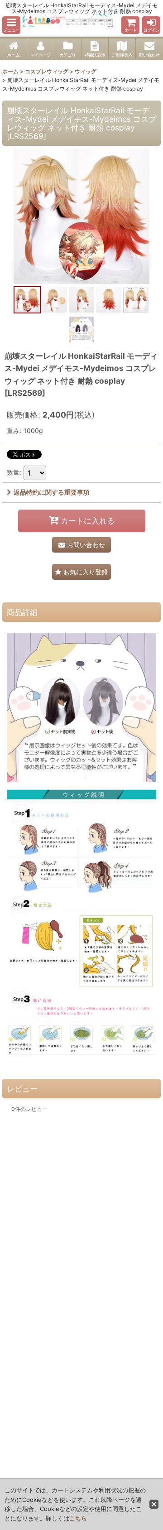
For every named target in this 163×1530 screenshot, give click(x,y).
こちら (78, 1518)
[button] (11, 25)
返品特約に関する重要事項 (52, 492)
